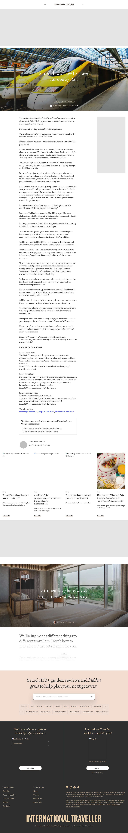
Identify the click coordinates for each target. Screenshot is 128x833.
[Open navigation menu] (45, 4)
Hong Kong (42, 706)
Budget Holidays (95, 712)
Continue (64, 654)
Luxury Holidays (25, 712)
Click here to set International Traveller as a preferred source (42, 428)
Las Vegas (68, 706)
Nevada (33, 706)
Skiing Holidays (53, 712)
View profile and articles (39, 445)
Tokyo (26, 706)
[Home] (64, 4)
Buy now (98, 768)
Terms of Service (79, 826)
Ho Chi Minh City (79, 706)
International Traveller (37, 441)
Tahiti (59, 706)
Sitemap (71, 826)
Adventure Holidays (67, 712)
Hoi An (100, 706)
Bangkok (108, 706)
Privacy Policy (89, 826)
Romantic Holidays (39, 712)
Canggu (52, 706)
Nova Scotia (91, 706)
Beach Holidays (81, 712)
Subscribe (30, 768)
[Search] (82, 4)
